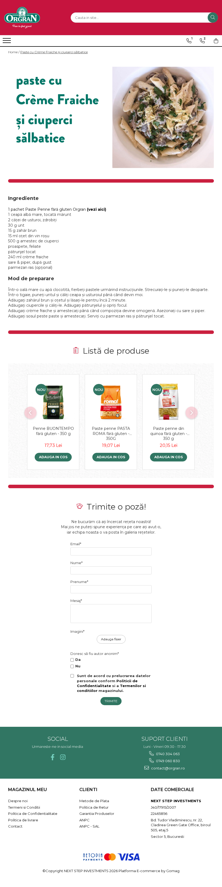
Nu (77, 666)
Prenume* (79, 582)
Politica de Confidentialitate (32, 813)
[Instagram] (62, 757)
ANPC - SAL (89, 826)
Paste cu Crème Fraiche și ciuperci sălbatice (54, 52)
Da (78, 659)
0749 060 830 (167, 761)
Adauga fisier (111, 639)
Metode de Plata (94, 801)
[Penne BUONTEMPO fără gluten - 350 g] (53, 401)
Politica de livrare (23, 820)
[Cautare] (213, 17)
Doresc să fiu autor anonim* (94, 653)
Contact (15, 826)
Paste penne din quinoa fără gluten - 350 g (168, 433)
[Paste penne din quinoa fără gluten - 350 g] (168, 401)
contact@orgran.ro (167, 768)
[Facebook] (52, 757)
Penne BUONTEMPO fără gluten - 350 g (53, 431)
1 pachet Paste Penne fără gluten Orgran (57, 209)
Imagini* (77, 631)
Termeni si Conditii (24, 807)
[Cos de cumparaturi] (216, 40)
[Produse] (7, 42)
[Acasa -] (31, 17)
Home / (13, 52)
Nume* (76, 563)
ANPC (84, 820)
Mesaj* (76, 600)
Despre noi (18, 801)
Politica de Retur (94, 807)
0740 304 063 (167, 754)
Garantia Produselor (96, 813)
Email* (75, 544)
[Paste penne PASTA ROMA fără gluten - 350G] (111, 401)
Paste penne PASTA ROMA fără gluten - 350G (111, 433)
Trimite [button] (111, 701)
